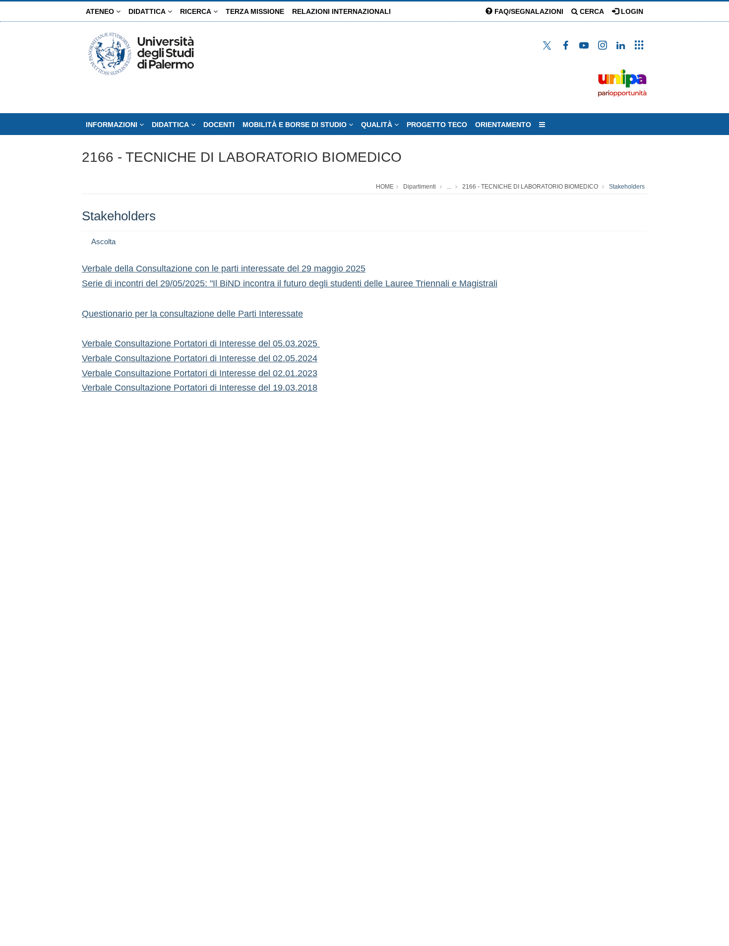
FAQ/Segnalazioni (527, 11)
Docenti (219, 125)
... (449, 186)
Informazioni (112, 125)
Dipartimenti (419, 186)
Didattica (148, 11)
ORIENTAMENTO (503, 125)
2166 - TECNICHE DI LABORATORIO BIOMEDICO (242, 157)
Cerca (591, 11)
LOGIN (631, 11)
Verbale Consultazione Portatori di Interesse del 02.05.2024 (199, 358)
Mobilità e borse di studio (296, 125)
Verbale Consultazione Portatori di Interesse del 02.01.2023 (199, 373)
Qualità (377, 125)
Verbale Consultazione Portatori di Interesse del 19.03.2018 (199, 388)
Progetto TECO (437, 125)
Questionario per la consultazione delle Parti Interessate (192, 314)
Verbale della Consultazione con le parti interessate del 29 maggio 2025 (223, 268)
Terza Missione (255, 11)
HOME (385, 186)
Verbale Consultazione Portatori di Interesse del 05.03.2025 (201, 343)
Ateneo (101, 11)
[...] (542, 125)
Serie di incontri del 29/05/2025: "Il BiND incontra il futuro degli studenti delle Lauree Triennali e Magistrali (289, 283)
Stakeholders (627, 186)
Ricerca (196, 11)
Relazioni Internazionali (341, 11)
